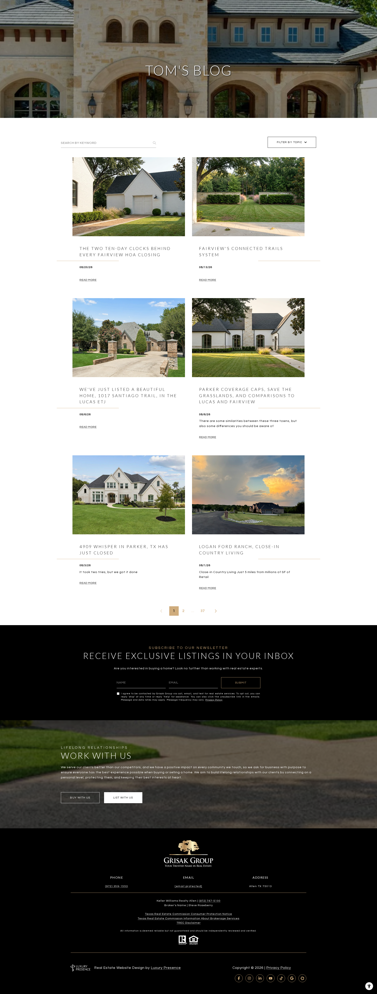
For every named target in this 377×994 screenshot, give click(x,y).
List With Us (123, 797)
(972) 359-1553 (116, 886)
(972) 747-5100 (210, 900)
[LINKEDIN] (260, 978)
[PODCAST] (302, 978)
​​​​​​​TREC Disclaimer (189, 922)
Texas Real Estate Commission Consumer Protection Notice (188, 914)
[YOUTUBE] (271, 978)
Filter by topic (289, 142)
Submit (241, 682)
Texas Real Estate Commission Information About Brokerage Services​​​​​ (188, 918)
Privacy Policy (213, 700)
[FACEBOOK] (239, 978)
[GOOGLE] (292, 978)
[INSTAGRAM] (249, 978)
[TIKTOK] (281, 978)
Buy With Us (80, 797)
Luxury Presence (166, 968)
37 (203, 611)
